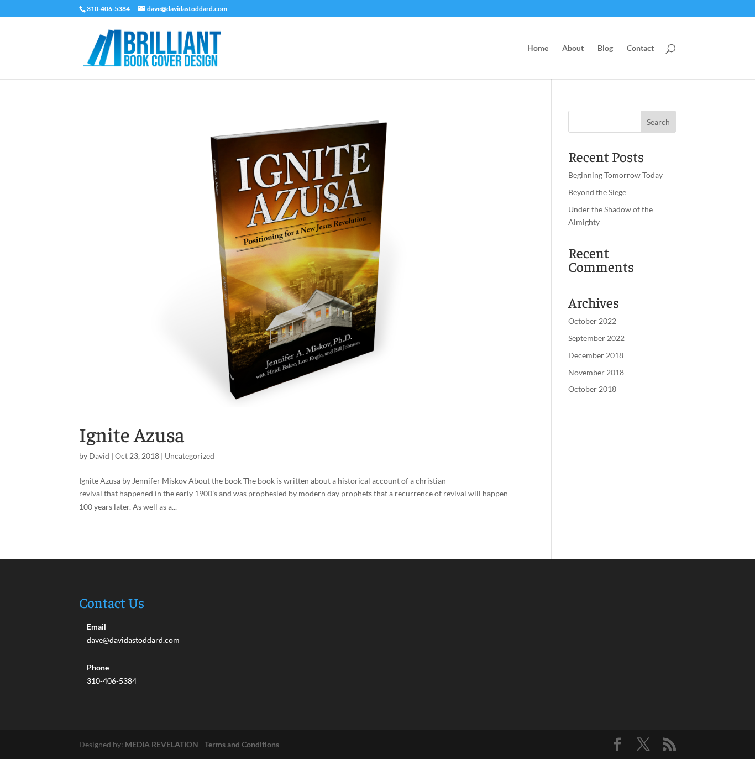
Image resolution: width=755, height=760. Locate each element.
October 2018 (592, 389)
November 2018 (596, 372)
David (99, 455)
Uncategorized (189, 455)
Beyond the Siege (597, 192)
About (573, 48)
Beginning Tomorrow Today (615, 175)
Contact (640, 48)
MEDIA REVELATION (161, 744)
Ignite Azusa (132, 434)
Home (537, 48)
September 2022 (596, 338)
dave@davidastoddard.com (133, 639)
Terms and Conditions (242, 744)
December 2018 (595, 355)
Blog (605, 48)
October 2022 (592, 321)
